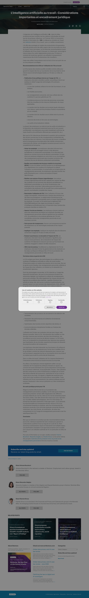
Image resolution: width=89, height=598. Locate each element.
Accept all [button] (62, 307)
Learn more (48, 297)
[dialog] (44, 299)
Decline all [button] (50, 307)
